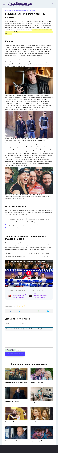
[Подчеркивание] (11, 329)
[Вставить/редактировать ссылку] (29, 329)
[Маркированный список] (21, 329)
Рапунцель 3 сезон (11, 422)
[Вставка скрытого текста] (41, 329)
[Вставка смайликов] (27, 329)
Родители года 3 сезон (38, 441)
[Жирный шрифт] (7, 329)
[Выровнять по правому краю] (19, 329)
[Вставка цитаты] (34, 329)
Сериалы (16, 10)
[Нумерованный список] (24, 329)
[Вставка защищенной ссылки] (31, 329)
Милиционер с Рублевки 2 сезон (16, 382)
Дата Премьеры (20, 3)
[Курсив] (9, 329)
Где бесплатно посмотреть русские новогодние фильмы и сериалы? (20, 295)
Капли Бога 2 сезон (37, 422)
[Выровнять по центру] (16, 329)
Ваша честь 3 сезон (12, 401)
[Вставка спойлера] (39, 329)
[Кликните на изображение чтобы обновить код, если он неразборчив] (10, 350)
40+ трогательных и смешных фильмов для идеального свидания (40, 295)
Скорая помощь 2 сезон (13, 441)
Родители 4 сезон (37, 382)
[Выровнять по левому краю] (14, 329)
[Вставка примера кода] (36, 329)
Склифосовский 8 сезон (39, 402)
